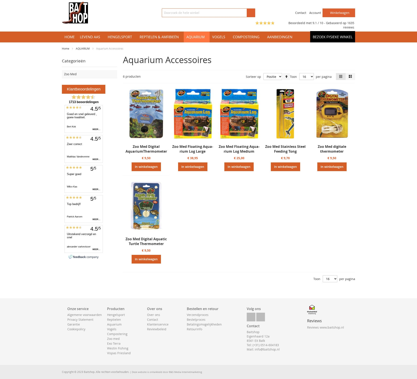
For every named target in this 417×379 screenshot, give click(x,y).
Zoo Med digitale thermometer (332, 149)
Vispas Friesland (119, 353)
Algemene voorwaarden (84, 315)
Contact (300, 13)
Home (66, 48)
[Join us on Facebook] (251, 316)
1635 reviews (348, 25)
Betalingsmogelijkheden (204, 324)
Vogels (111, 329)
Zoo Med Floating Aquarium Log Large (192, 149)
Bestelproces (196, 319)
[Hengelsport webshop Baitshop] (75, 13)
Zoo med (113, 339)
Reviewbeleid (156, 329)
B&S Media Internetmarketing (185, 372)
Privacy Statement (80, 319)
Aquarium (114, 324)
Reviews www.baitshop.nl (325, 327)
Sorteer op (253, 77)
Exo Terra (114, 343)
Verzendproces (197, 315)
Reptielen (114, 319)
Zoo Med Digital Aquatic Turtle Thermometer (146, 241)
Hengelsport (116, 315)
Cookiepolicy (76, 329)
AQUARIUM (83, 48)
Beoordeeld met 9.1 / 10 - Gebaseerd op (317, 23)
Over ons (153, 315)
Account (315, 13)
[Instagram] (260, 316)
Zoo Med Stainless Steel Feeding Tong (285, 149)
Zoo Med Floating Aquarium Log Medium (239, 149)
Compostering (117, 334)
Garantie (73, 324)
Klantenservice (158, 324)
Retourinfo (194, 329)
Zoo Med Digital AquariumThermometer (146, 149)
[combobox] (208, 12)
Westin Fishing (117, 348)
